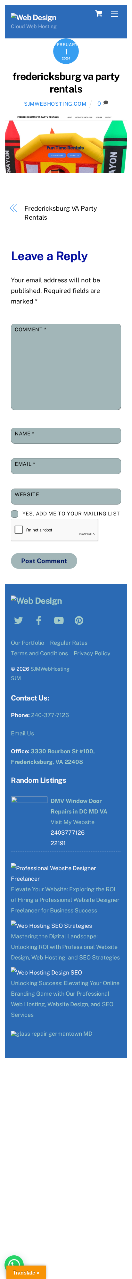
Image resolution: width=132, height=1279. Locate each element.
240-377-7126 (50, 715)
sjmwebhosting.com (55, 104)
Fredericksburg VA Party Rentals (60, 213)
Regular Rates (68, 642)
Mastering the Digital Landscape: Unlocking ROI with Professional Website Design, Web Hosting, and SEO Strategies (65, 947)
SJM (16, 678)
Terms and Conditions (39, 653)
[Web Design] (33, 17)
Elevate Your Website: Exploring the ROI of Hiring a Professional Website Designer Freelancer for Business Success (65, 900)
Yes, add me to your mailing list (70, 514)
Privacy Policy (92, 653)
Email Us (22, 733)
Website (27, 494)
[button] (14, 1265)
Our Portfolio (27, 642)
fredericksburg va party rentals (66, 82)
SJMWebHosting (50, 669)
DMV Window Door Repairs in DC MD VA (79, 806)
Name (24, 434)
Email (25, 464)
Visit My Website (73, 822)
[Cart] (98, 13)
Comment (30, 330)
